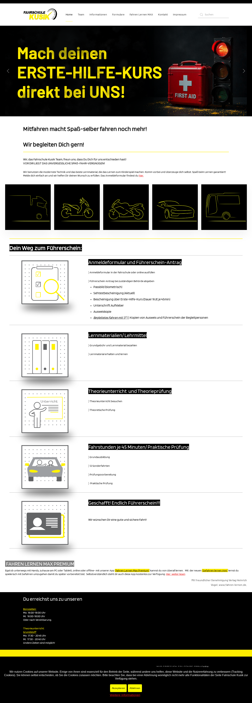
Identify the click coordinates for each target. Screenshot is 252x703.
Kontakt (163, 14)
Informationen (98, 14)
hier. (141, 175)
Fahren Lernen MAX (141, 14)
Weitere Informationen (125, 695)
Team (81, 14)
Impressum (179, 14)
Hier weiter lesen (175, 574)
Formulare (118, 14)
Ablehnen (135, 688)
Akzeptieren (118, 688)
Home (69, 14)
